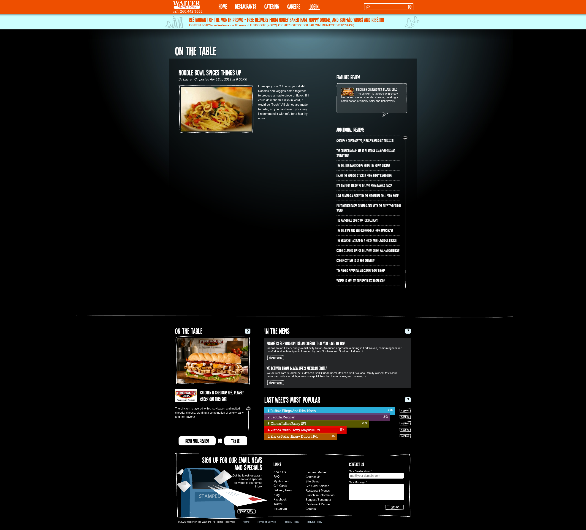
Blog (276, 495)
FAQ (276, 476)
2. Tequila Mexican (281, 417)
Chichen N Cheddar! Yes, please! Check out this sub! (385, 89)
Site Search (313, 481)
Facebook (280, 499)
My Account (281, 481)
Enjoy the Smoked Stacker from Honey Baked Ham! (364, 175)
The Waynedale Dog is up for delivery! (357, 220)
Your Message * (358, 482)
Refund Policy (314, 521)
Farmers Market (316, 472)
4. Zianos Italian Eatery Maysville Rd (294, 430)
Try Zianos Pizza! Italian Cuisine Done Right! (360, 270)
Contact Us (313, 477)
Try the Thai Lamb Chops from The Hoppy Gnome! (363, 165)
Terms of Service (266, 521)
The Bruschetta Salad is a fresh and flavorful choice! (366, 240)
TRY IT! (235, 440)
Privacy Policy (291, 521)
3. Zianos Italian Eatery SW (287, 424)
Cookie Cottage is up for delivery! (355, 260)
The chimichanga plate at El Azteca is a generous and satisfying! (365, 153)
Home (246, 521)
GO (409, 6)
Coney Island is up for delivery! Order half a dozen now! (367, 250)
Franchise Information (320, 495)
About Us (280, 472)
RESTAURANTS (245, 6)
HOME (223, 6)
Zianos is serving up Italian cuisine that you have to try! (306, 343)
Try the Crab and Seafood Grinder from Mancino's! (364, 230)
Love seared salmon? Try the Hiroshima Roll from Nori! (367, 195)
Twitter (278, 504)
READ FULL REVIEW (197, 440)
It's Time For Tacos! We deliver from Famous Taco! (364, 185)
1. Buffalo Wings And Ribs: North (292, 411)
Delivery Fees (283, 490)
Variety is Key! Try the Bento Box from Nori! (360, 280)
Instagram (280, 508)
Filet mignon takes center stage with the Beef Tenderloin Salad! (368, 208)
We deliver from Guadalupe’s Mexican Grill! (297, 368)
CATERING (271, 6)
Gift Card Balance (317, 486)
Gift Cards (280, 485)
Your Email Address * (360, 471)
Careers (293, 6)
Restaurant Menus (318, 490)
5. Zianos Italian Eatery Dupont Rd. (293, 436)
